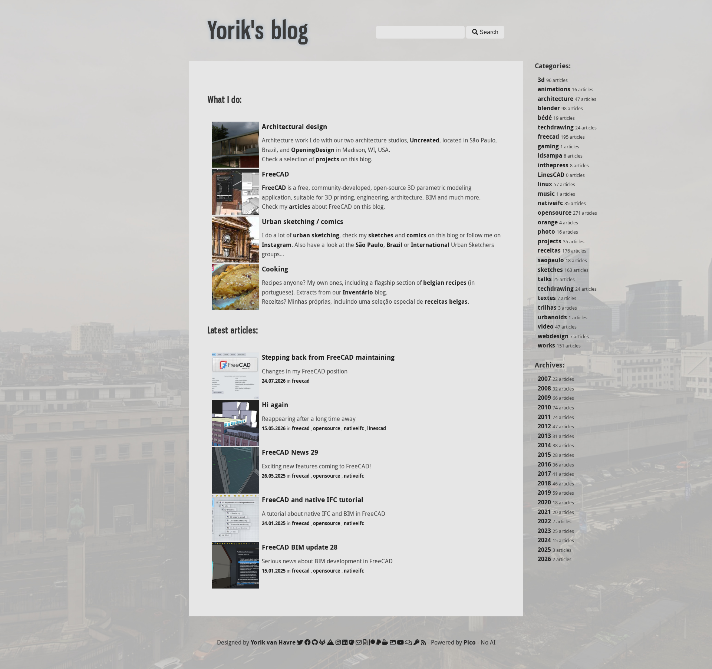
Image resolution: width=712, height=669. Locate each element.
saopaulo (551, 260)
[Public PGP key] (416, 642)
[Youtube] (400, 642)
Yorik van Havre (273, 642)
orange (548, 222)
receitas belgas (446, 301)
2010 (544, 407)
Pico (470, 642)
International (430, 245)
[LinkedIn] (344, 642)
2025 (544, 550)
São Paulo (369, 245)
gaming (548, 146)
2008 (544, 388)
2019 (544, 492)
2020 (544, 502)
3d (541, 80)
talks (545, 279)
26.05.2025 (274, 475)
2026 (544, 559)
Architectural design (294, 126)
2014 (544, 445)
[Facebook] (307, 642)
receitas (549, 250)
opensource (554, 212)
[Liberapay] (378, 642)
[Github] (315, 642)
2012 (544, 426)
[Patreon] (372, 642)
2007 (544, 379)
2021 (544, 512)
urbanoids (552, 317)
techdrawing (556, 127)
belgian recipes (445, 283)
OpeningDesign (312, 150)
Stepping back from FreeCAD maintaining (328, 357)
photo (546, 231)
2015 (544, 455)
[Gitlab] (322, 642)
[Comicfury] (408, 642)
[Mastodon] (351, 642)
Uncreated (424, 140)
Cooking (275, 269)
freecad (548, 136)
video (546, 326)
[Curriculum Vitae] (365, 642)
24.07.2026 (274, 381)
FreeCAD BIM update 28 (299, 547)
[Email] (359, 642)
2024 (544, 540)
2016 (544, 464)
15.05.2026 (274, 428)
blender (549, 108)
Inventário (358, 292)
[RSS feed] (423, 642)
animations (554, 89)
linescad (376, 428)
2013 (544, 436)
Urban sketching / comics (302, 221)
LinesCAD (551, 175)
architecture (555, 99)
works (546, 345)
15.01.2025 (274, 570)
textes (547, 298)
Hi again (275, 404)
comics (416, 235)
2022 (544, 521)
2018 (544, 483)
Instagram (276, 245)
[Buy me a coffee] (385, 642)
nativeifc (550, 203)
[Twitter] (300, 642)
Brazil (394, 245)
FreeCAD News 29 (290, 452)
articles (299, 206)
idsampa (550, 155)
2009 (544, 397)
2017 (544, 473)
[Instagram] (338, 642)
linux (545, 184)
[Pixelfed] (393, 642)
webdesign (553, 336)
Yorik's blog (258, 30)
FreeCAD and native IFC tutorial (312, 499)
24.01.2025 (274, 523)
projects (549, 241)
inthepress (553, 165)
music (546, 194)
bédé (545, 117)
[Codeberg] (330, 642)
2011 (544, 417)
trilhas (547, 307)
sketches (550, 270)
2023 (544, 531)
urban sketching (316, 235)
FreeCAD (275, 174)
